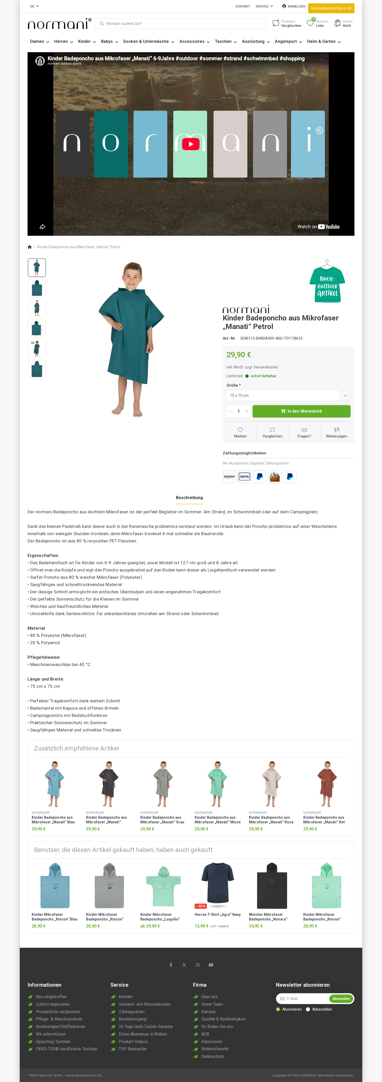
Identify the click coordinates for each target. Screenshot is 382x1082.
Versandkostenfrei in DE (331, 8)
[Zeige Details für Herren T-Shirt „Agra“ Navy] (218, 886)
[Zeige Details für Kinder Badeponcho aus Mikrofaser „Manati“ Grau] (163, 784)
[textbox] (284, 395)
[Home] (30, 247)
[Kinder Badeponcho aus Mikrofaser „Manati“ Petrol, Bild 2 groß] (37, 288)
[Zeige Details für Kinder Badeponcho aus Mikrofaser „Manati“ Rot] (326, 784)
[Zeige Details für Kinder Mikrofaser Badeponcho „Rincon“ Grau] (109, 886)
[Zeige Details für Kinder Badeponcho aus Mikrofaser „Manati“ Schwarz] (109, 784)
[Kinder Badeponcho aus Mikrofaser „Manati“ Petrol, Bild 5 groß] (37, 349)
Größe (232, 385)
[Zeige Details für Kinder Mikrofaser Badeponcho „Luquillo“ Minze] (163, 886)
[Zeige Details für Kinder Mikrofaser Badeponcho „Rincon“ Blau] (55, 886)
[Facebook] (171, 965)
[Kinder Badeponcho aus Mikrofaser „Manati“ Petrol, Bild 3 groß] (37, 308)
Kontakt (243, 6)
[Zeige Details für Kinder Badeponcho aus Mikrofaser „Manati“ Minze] (218, 784)
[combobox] (289, 395)
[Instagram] (197, 965)
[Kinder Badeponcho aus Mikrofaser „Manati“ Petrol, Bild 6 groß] (37, 369)
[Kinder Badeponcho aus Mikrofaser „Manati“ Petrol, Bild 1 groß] (37, 268)
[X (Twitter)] (184, 965)
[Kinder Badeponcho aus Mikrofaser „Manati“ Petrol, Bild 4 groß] (37, 328)
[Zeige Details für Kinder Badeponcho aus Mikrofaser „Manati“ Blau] (55, 784)
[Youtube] (211, 965)
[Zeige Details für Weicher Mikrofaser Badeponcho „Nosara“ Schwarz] (272, 886)
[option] (132, 340)
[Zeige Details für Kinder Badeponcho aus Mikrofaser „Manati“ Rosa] (272, 784)
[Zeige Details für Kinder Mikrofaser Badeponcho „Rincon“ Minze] (326, 886)
